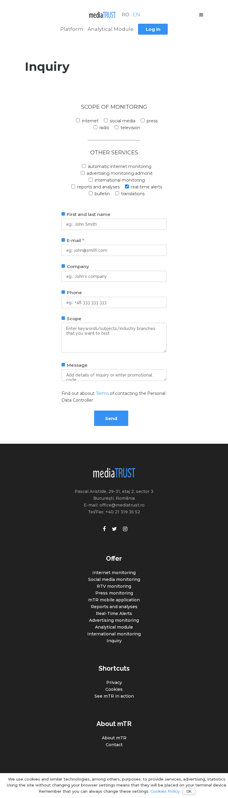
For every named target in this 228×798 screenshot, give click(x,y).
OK (188, 791)
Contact (114, 744)
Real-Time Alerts (114, 613)
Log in (153, 29)
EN (136, 14)
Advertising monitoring (114, 620)
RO (125, 14)
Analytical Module (111, 29)
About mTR (114, 738)
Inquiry (114, 640)
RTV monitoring (114, 586)
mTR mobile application (114, 599)
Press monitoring (114, 593)
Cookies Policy (165, 791)
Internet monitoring (114, 572)
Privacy (114, 682)
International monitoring (114, 634)
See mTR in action (114, 696)
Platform (71, 29)
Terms (102, 393)
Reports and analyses (114, 606)
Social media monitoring (114, 579)
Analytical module (114, 627)
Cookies (114, 689)
